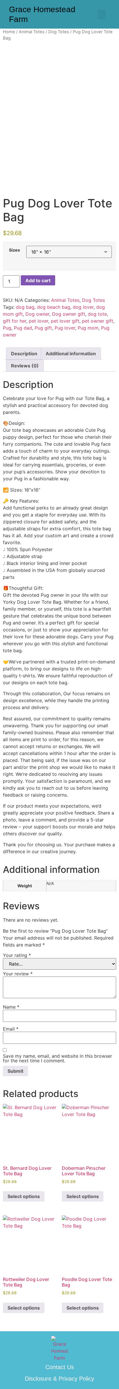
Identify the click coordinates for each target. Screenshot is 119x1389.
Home (9, 31)
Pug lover (65, 328)
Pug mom (88, 328)
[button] (102, 14)
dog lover (83, 307)
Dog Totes (58, 31)
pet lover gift (65, 321)
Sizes (14, 250)
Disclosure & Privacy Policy (59, 1378)
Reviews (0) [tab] (25, 366)
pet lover (38, 321)
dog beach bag (53, 307)
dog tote (97, 314)
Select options (24, 1196)
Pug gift (43, 328)
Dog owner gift (68, 314)
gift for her (14, 321)
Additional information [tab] (71, 353)
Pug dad (23, 328)
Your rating (17, 955)
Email (10, 1029)
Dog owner (37, 314)
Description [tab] (24, 353)
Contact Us (59, 1367)
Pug (7, 328)
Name (11, 1007)
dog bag (25, 307)
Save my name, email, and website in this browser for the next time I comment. (57, 1058)
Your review (18, 973)
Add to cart (38, 280)
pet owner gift (97, 321)
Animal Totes (31, 31)
